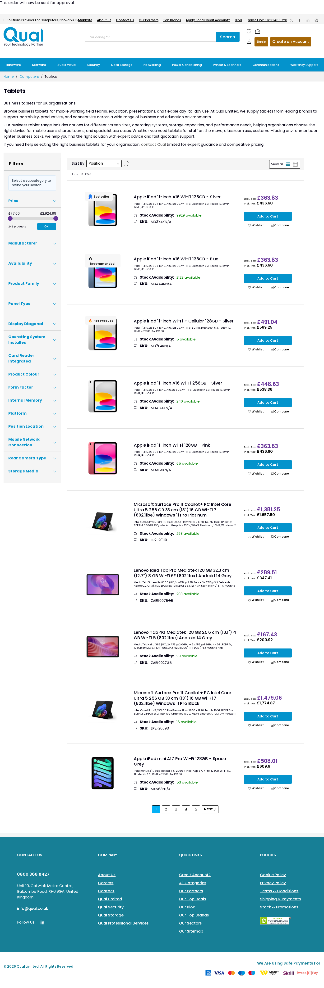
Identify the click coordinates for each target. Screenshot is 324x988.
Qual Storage (111, 915)
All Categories (192, 883)
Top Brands (172, 20)
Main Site (85, 20)
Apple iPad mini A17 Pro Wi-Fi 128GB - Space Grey (180, 761)
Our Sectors (190, 923)
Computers (29, 76)
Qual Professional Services (123, 923)
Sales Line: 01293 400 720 (267, 20)
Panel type (19, 303)
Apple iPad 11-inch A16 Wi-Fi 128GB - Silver (177, 197)
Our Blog (187, 907)
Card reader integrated (21, 358)
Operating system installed (26, 339)
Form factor (20, 387)
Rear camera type (27, 458)
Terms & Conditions (279, 891)
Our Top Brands (194, 915)
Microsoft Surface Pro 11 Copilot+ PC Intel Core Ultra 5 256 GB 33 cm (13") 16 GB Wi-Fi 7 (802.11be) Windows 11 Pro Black (182, 698)
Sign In (261, 42)
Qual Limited (110, 899)
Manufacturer (22, 243)
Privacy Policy (273, 883)
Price (13, 201)
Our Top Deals (192, 899)
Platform (17, 413)
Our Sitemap (191, 931)
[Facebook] (299, 20)
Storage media (23, 471)
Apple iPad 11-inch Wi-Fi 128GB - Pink (172, 445)
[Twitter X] (291, 20)
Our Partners (148, 20)
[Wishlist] (249, 31)
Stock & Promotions (279, 907)
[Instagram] (316, 20)
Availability (20, 263)
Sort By (78, 163)
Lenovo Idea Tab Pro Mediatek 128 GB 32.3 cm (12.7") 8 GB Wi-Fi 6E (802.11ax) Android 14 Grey (182, 573)
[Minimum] (10, 218)
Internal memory (25, 400)
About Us (104, 20)
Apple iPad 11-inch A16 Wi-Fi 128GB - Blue (176, 259)
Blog (238, 20)
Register (290, 41)
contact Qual (153, 144)
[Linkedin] (308, 20)
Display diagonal (25, 323)
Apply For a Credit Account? (208, 20)
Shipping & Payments (280, 899)
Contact (106, 891)
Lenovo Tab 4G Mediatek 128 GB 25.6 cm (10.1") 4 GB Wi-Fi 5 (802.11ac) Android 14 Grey (185, 635)
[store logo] (24, 36)
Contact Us (125, 20)
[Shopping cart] (257, 31)
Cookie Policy (273, 875)
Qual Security (111, 907)
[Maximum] (55, 218)
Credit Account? (195, 875)
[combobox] (150, 37)
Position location (26, 426)
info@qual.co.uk (32, 908)
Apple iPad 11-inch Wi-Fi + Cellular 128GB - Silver (183, 321)
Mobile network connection (24, 442)
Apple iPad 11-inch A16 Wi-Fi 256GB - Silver (178, 383)
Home (9, 76)
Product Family (23, 283)
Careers (105, 883)
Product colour (23, 374)
